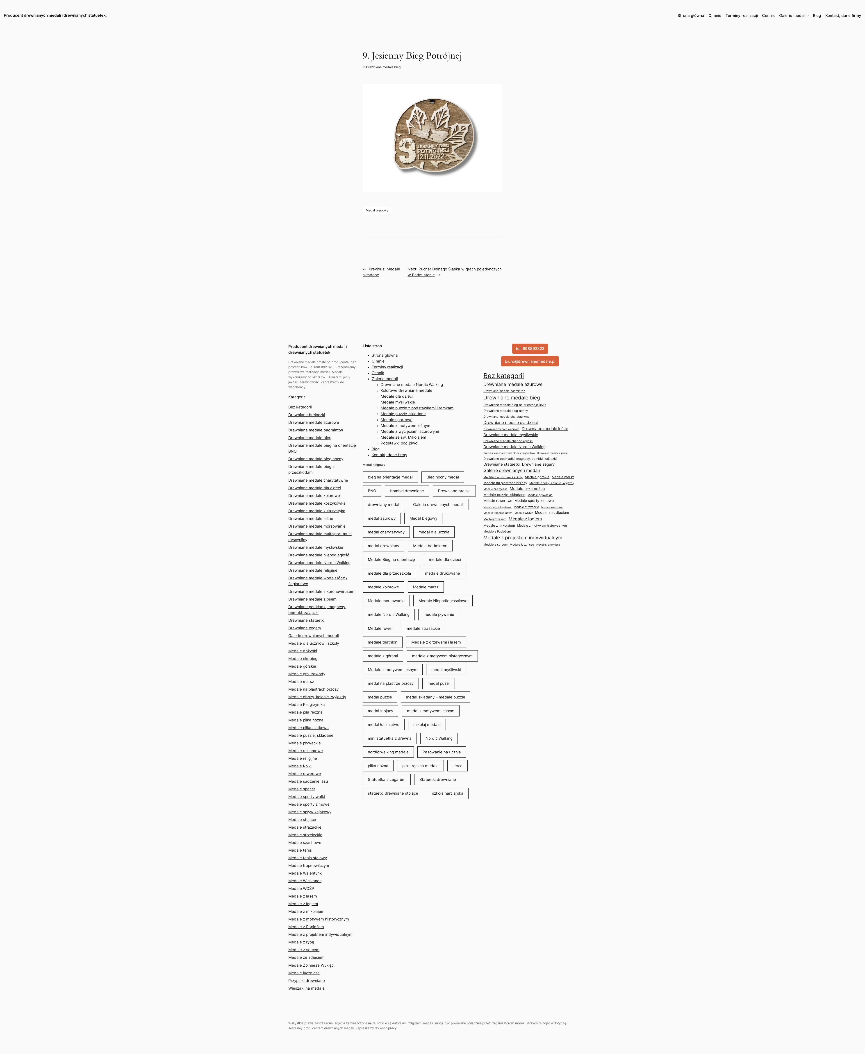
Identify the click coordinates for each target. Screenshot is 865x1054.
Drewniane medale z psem (312, 599)
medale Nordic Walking (389, 614)
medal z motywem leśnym (430, 711)
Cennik (768, 15)
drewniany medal (383, 504)
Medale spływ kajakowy (309, 812)
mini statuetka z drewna (390, 738)
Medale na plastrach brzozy (313, 689)
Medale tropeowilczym (308, 865)
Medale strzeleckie (305, 835)
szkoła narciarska (447, 793)
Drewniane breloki (454, 491)
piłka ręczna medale (420, 766)
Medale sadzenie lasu (308, 781)
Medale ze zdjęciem (306, 957)
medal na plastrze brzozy (391, 683)
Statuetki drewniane (437, 779)
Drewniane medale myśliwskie (315, 547)
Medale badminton (430, 546)
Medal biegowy (377, 210)
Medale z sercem (303, 949)
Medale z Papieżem (306, 927)
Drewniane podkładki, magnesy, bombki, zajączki (520, 458)
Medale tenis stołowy (307, 858)
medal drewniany (383, 546)
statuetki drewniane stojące (393, 793)
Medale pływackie (304, 743)
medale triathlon (382, 642)
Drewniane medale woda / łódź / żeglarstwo (509, 453)
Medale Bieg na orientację (391, 559)
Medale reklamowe (305, 750)
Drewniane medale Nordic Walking (319, 562)
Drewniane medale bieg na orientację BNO (514, 405)
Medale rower (380, 628)
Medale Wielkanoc (304, 881)
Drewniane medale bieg (383, 67)
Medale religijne (302, 758)
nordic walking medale (388, 752)
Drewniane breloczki (306, 415)
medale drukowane (442, 573)
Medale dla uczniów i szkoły (313, 643)
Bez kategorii (300, 407)
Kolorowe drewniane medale (406, 390)
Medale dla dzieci (397, 396)
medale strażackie (423, 628)
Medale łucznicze (304, 973)
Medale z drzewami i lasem (436, 642)
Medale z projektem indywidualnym (320, 934)
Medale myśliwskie (398, 402)
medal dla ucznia (434, 532)
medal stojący (380, 711)
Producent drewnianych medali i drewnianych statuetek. (55, 15)
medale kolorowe (383, 587)
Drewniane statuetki (306, 620)
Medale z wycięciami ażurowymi (410, 431)
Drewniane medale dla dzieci (314, 488)
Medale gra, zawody (306, 674)
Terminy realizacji (742, 15)
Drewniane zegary (304, 628)
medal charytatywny (386, 532)
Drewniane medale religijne (312, 570)
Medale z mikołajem (306, 911)
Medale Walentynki (305, 873)
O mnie (714, 15)
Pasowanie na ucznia (442, 752)
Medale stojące (302, 819)
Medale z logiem (303, 904)
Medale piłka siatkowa (308, 727)
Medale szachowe (304, 842)
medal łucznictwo (383, 724)
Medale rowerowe (304, 773)
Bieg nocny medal (443, 477)
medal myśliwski (446, 669)
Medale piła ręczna (305, 712)
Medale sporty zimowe (309, 804)
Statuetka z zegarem (386, 779)
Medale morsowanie (386, 600)
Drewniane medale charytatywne (318, 480)
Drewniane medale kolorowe (314, 495)
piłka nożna (378, 766)
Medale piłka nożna (305, 720)
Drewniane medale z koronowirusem (321, 591)
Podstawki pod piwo (399, 443)
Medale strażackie (304, 827)
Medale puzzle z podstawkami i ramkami (417, 408)
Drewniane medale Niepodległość (318, 555)
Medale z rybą (301, 942)
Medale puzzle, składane (310, 735)
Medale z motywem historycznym (318, 919)
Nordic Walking (439, 738)
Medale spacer (301, 789)
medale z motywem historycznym (442, 656)
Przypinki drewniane (306, 980)
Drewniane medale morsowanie (317, 526)
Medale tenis (300, 850)
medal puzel (439, 683)
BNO (372, 491)
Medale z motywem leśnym (405, 425)
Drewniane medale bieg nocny (315, 459)
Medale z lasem (302, 896)
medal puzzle (380, 697)
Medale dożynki (302, 651)
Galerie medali (792, 15)
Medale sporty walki (306, 796)
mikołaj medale (427, 724)
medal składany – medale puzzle (435, 697)
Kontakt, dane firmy (843, 15)
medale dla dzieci (445, 559)
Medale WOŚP (301, 888)
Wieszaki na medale (306, 988)
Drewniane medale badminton (315, 430)
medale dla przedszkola (389, 573)
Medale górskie (302, 666)
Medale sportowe (396, 419)
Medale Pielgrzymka (306, 704)
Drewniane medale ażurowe (313, 422)
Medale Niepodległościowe (443, 600)
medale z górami (383, 656)
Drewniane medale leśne (310, 518)
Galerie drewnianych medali (313, 635)
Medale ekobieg (302, 658)
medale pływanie (438, 614)
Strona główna (691, 15)
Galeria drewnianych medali (438, 504)
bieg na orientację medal (390, 477)
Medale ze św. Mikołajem (403, 437)
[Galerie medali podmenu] (807, 15)
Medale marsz (301, 681)
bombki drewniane (407, 491)
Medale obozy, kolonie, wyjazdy (317, 697)
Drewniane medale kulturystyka (316, 511)
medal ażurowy (382, 518)
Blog (817, 15)
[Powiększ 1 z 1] (496, 90)
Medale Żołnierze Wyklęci (311, 965)
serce (457, 766)
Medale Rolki (300, 766)
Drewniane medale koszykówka (317, 503)
